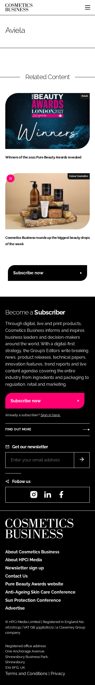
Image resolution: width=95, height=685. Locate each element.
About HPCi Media (23, 559)
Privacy (58, 673)
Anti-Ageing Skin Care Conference (40, 592)
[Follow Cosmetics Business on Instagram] (34, 496)
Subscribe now (28, 272)
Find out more (18, 429)
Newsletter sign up (24, 567)
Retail (85, 96)
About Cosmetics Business (32, 551)
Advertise (15, 608)
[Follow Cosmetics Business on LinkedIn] (47, 496)
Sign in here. (50, 415)
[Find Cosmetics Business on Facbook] (61, 496)
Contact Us (16, 576)
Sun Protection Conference (33, 600)
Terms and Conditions (26, 673)
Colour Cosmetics (78, 176)
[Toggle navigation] (88, 7)
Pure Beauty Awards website (34, 583)
